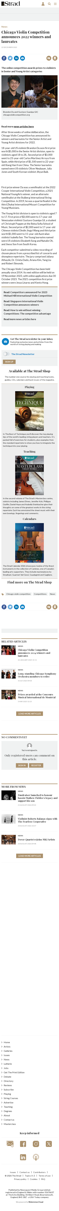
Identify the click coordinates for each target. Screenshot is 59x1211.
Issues (7, 1055)
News (4, 26)
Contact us (9, 1119)
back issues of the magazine (41, 380)
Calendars (29, 519)
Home (7, 1042)
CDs (13, 380)
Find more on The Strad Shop (29, 582)
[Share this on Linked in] (16, 58)
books (51, 377)
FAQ (43, 1179)
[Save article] (55, 58)
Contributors (39, 1172)
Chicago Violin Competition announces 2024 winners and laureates (34, 652)
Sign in (19, 52)
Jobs (6, 1068)
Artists (7, 1046)
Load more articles (29, 713)
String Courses (11, 1098)
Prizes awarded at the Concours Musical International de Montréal (37, 696)
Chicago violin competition (18, 594)
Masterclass (10, 1124)
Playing (29, 387)
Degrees (8, 1111)
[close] (57, 52)
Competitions (40, 594)
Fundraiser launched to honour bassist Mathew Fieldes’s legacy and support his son (38, 798)
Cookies (34, 1179)
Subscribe (9, 1089)
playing (33, 377)
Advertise (8, 1102)
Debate (7, 1076)
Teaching (29, 451)
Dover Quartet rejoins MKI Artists (36, 839)
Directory (8, 1081)
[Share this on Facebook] (4, 58)
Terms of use (45, 1175)
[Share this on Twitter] (10, 58)
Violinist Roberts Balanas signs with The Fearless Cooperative (37, 820)
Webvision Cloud (35, 1202)
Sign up (9, 362)
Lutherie (8, 1063)
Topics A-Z (30, 1175)
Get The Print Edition (14, 1072)
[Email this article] (22, 58)
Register (36, 765)
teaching (44, 377)
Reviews (8, 1085)
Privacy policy (20, 1179)
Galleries (8, 1050)
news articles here (24, 126)
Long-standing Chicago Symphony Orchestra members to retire (37, 675)
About (7, 1115)
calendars (20, 380)
